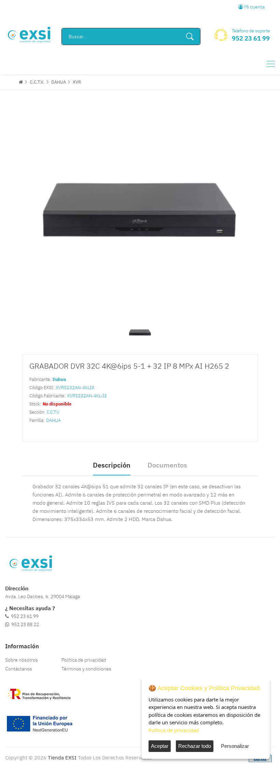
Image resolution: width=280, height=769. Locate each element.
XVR (77, 82)
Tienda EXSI (62, 757)
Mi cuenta (254, 7)
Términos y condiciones (86, 669)
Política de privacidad (83, 660)
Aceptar (159, 746)
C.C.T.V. (37, 82)
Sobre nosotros (21, 660)
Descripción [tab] (111, 465)
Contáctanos (18, 669)
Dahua (59, 379)
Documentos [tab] (167, 465)
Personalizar (235, 746)
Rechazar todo (194, 746)
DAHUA (58, 82)
